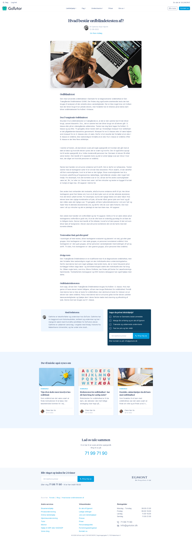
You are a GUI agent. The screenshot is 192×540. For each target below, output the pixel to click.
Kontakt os (184, 8)
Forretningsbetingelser (88, 528)
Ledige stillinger (85, 512)
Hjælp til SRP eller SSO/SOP (52, 528)
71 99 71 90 (96, 453)
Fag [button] (83, 8)
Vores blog (45, 531)
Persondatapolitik (86, 525)
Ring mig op (142, 336)
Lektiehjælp (70, 8)
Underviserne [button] (96, 8)
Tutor (43, 521)
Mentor (44, 525)
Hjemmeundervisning (49, 518)
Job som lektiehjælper (87, 515)
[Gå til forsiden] (12, 8)
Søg (6, 2)
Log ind (14, 2)
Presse (81, 518)
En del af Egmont (85, 508)
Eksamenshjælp (47, 508)
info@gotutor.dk (131, 341)
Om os (120, 8)
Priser (110, 8)
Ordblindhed (44, 388)
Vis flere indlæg (96, 33)
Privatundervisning (48, 512)
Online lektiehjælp (48, 515)
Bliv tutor (172, 8)
